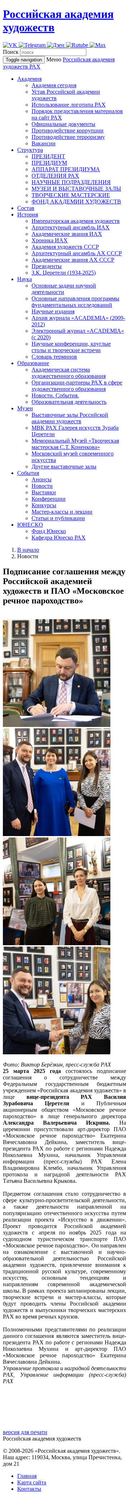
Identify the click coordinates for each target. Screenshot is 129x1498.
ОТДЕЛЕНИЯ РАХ (55, 176)
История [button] (27, 214)
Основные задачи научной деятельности (64, 289)
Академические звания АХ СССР (73, 260)
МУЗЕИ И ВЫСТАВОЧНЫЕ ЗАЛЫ (76, 189)
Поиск (11, 52)
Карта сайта (31, 1482)
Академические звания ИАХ (67, 234)
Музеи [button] (25, 408)
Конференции (49, 499)
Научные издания (53, 311)
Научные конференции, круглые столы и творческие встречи (71, 347)
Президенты (47, 266)
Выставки (44, 492)
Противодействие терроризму (68, 137)
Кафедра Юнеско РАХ (59, 538)
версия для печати (25, 1432)
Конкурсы (44, 505)
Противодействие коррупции (68, 130)
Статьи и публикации (58, 518)
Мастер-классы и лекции (62, 512)
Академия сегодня (54, 85)
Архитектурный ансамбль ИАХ (71, 227)
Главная (27, 1476)
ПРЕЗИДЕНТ (48, 156)
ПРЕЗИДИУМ (49, 163)
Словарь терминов (54, 357)
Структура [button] (30, 150)
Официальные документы (63, 124)
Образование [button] (33, 363)
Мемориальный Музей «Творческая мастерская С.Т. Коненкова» (75, 444)
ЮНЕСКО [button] (30, 525)
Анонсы (42, 479)
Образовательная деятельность (69, 402)
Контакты (29, 1489)
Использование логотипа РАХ (69, 105)
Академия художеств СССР (65, 247)
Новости (42, 486)
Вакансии (44, 143)
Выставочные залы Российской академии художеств (70, 418)
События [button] (28, 473)
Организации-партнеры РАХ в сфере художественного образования (77, 385)
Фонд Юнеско (49, 531)
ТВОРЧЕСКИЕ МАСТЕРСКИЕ (71, 195)
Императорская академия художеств (76, 221)
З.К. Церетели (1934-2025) (64, 273)
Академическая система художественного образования (69, 373)
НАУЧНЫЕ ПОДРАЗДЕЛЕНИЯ (71, 182)
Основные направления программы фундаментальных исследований (75, 301)
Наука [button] (24, 279)
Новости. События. (55, 395)
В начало (28, 550)
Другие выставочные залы (64, 466)
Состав (25, 208)
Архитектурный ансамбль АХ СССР (77, 253)
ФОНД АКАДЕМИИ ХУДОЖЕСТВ (76, 202)
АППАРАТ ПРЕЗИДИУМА (66, 169)
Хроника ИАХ (50, 240)
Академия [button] (29, 79)
